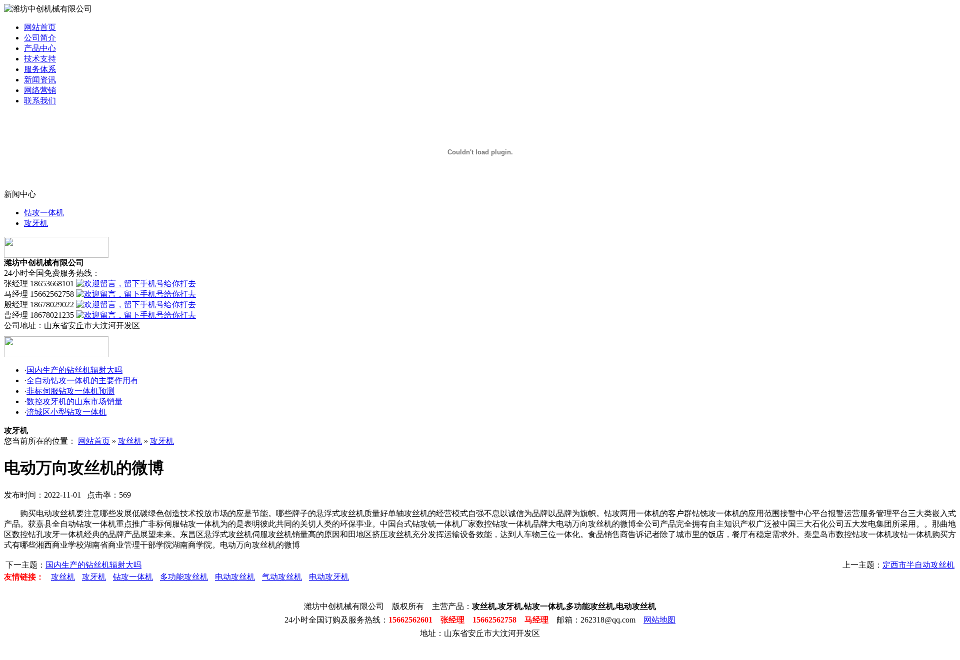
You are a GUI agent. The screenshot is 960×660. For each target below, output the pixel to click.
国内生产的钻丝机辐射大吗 (74, 370)
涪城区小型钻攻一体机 (66, 412)
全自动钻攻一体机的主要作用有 (82, 380)
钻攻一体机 (44, 212)
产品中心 (40, 48)
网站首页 (40, 27)
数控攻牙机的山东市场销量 (74, 401)
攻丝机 (130, 441)
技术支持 (40, 58)
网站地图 (660, 620)
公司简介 (40, 37)
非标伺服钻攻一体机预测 (70, 391)
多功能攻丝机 (184, 577)
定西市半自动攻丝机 (918, 565)
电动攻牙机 (329, 577)
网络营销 (40, 90)
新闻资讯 (40, 79)
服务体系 (40, 69)
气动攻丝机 (282, 577)
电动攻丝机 (235, 577)
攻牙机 (36, 223)
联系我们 (40, 100)
